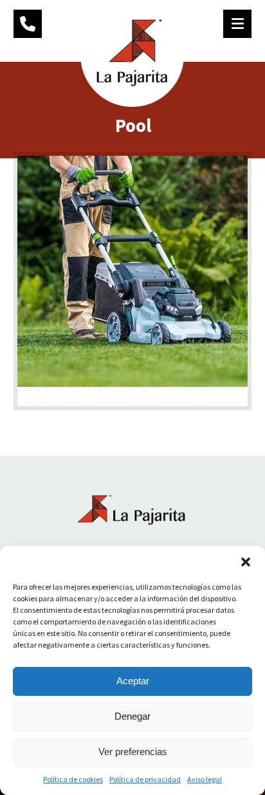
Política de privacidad (145, 779)
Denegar (132, 716)
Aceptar (132, 680)
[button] (245, 562)
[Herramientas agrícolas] (132, 55)
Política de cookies (73, 779)
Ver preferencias (132, 751)
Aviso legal (204, 779)
